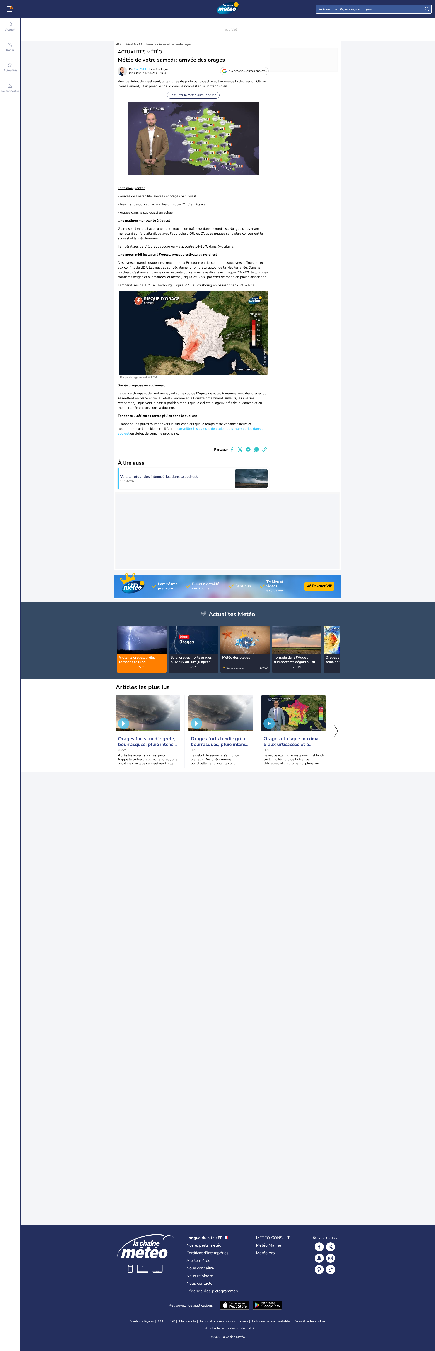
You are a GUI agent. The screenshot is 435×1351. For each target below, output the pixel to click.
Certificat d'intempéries (207, 1253)
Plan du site (187, 1321)
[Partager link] (264, 449)
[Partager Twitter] (240, 449)
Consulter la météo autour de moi (193, 95)
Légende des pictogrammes (212, 1291)
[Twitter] (330, 1246)
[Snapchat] (319, 1258)
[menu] (10, 9)
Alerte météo (198, 1260)
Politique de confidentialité (271, 1321)
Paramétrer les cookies (310, 1321)
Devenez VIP (322, 586)
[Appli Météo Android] (267, 1305)
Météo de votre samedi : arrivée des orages (168, 44)
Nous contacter (200, 1283)
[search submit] (427, 9)
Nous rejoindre (199, 1276)
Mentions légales (142, 1321)
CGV (172, 1321)
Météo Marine (268, 1245)
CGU (161, 1321)
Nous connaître (200, 1268)
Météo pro (265, 1253)
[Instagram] (330, 1258)
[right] (336, 640)
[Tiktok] (330, 1269)
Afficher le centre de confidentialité (229, 1328)
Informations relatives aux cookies (224, 1321)
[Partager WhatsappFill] (256, 449)
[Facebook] (319, 1246)
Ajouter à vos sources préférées (248, 71)
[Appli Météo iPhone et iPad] (234, 1305)
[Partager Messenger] (248, 449)
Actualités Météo (134, 44)
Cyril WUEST (142, 69)
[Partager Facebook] (232, 449)
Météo (119, 44)
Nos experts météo (203, 1245)
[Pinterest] (319, 1269)
